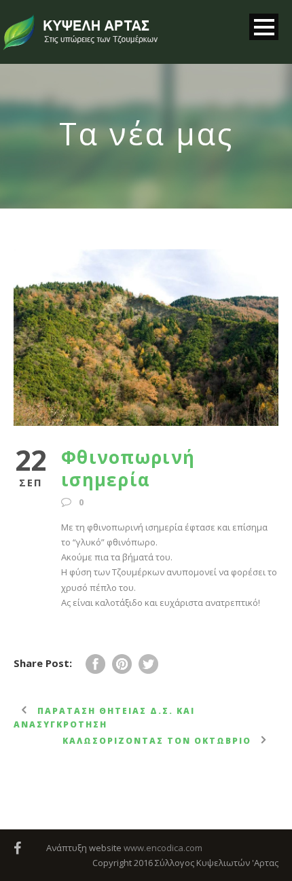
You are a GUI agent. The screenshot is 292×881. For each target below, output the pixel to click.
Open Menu (263, 27)
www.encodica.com (163, 848)
